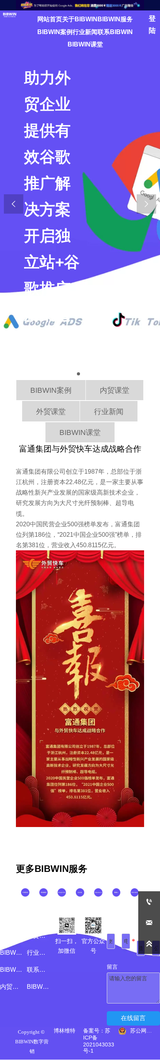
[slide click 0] (78, 373)
